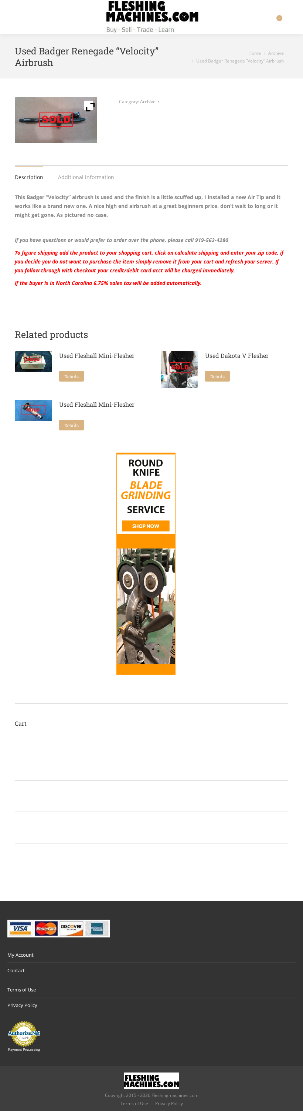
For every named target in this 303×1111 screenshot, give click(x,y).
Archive (148, 101)
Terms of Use (21, 989)
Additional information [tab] (86, 177)
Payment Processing (24, 1049)
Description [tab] (29, 177)
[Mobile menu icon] (11, 17)
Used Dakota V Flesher (237, 355)
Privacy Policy (22, 1005)
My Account (20, 954)
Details (71, 376)
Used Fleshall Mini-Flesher (97, 355)
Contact (16, 970)
